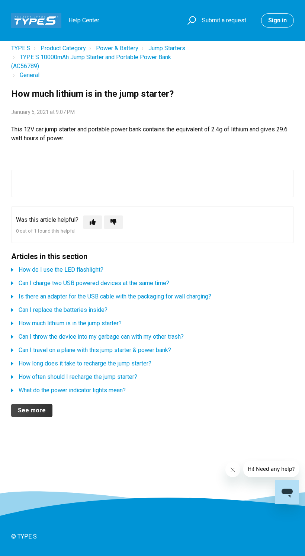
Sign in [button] (277, 20)
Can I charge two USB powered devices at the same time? (94, 283)
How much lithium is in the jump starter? (70, 323)
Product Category (63, 48)
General (29, 75)
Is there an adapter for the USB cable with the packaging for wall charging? (115, 296)
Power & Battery (117, 48)
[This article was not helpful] (113, 222)
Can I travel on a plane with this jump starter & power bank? (95, 350)
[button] (190, 21)
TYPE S (20, 48)
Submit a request (224, 20)
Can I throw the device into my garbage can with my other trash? (101, 336)
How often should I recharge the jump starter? (78, 376)
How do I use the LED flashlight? (61, 269)
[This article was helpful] (92, 222)
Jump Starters (166, 48)
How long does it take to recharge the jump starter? (85, 363)
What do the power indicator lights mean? (72, 390)
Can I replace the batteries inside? (63, 309)
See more (32, 410)
